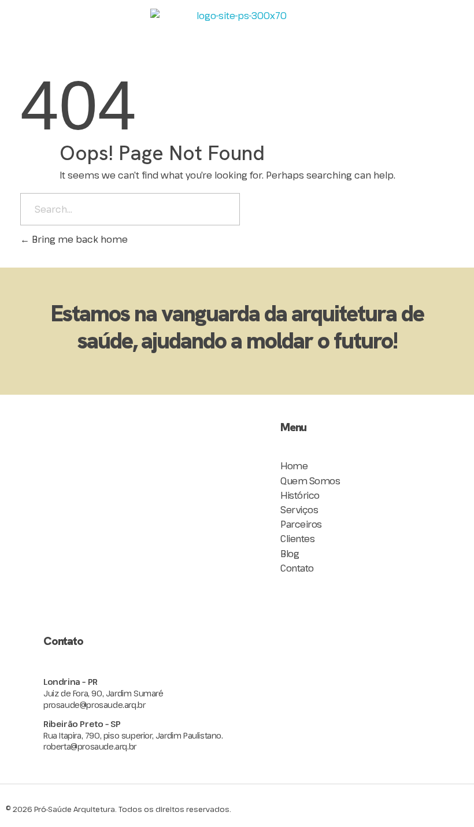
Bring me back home (78, 239)
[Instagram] (55, 611)
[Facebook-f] (95, 611)
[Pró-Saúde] (237, 29)
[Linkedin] (136, 611)
